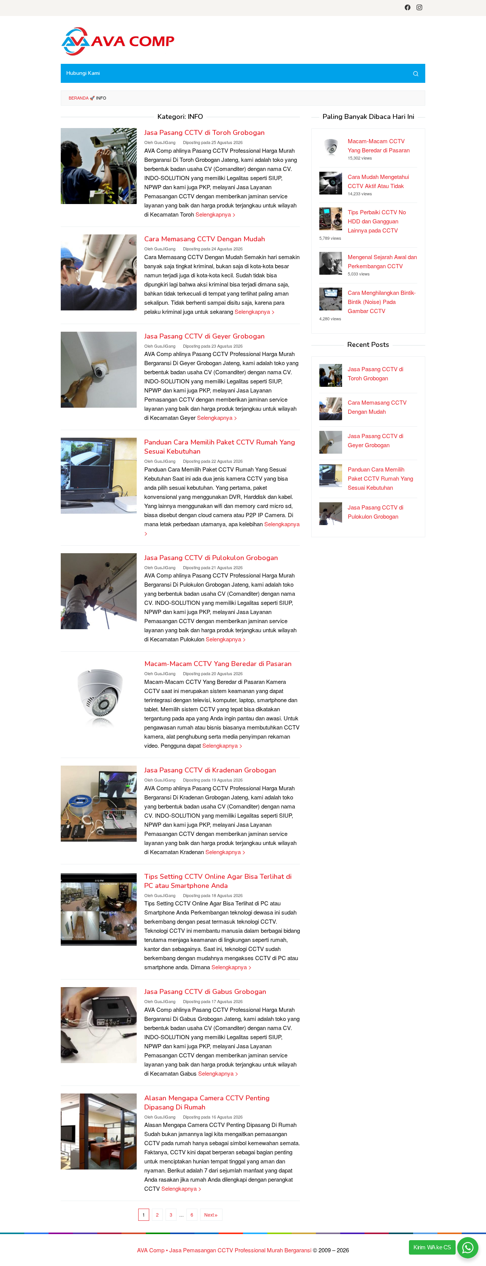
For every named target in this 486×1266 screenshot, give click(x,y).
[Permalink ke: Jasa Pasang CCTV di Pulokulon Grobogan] (99, 590)
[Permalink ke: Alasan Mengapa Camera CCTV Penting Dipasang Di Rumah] (99, 1131)
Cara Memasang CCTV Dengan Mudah (204, 239)
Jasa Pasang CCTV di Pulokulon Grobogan (211, 557)
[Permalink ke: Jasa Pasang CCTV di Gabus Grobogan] (99, 1024)
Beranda (78, 98)
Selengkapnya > (216, 214)
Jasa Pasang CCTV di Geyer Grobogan (204, 336)
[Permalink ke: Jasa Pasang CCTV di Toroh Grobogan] (99, 165)
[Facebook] (407, 8)
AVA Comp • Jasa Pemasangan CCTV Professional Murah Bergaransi (224, 1250)
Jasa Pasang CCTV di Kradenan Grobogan (210, 770)
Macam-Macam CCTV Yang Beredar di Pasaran (218, 663)
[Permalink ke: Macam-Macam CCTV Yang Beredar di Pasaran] (99, 696)
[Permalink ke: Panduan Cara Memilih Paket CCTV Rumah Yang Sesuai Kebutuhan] (99, 475)
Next (209, 1214)
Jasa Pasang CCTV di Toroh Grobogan (204, 132)
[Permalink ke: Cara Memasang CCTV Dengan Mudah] (99, 271)
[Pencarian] (415, 73)
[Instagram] (419, 8)
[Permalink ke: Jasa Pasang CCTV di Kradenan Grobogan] (99, 803)
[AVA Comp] (118, 40)
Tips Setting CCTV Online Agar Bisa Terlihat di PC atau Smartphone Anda (218, 881)
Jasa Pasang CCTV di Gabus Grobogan (205, 991)
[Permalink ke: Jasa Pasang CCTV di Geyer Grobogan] (99, 369)
